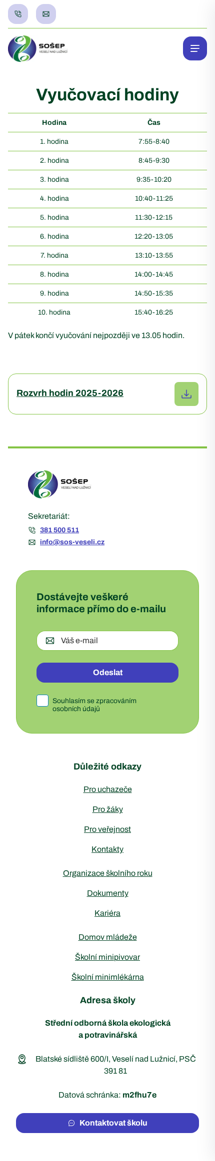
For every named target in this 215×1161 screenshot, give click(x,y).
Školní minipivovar (107, 957)
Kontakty (108, 849)
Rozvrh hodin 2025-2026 (70, 393)
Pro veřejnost (107, 829)
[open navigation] (195, 48)
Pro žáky (107, 809)
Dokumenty (107, 893)
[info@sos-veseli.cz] (46, 14)
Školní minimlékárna (108, 977)
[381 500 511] (18, 14)
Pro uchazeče (108, 789)
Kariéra (107, 913)
